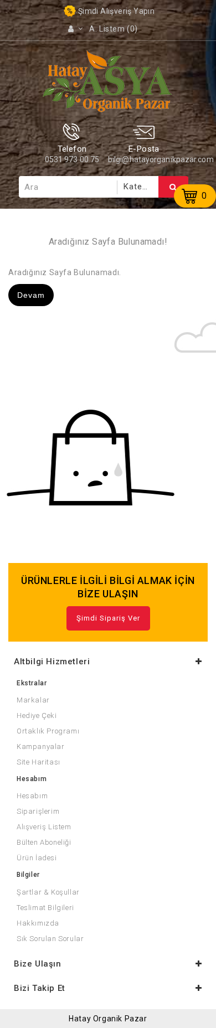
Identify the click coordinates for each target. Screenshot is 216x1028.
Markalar (33, 700)
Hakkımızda (38, 923)
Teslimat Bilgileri (45, 907)
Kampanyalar (41, 746)
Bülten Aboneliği (44, 842)
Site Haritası (38, 762)
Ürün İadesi (37, 858)
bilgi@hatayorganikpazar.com (161, 159)
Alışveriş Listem (44, 827)
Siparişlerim (38, 811)
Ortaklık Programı (48, 731)
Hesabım (32, 796)
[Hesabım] (75, 28)
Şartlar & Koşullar (48, 892)
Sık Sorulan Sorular (50, 938)
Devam (31, 295)
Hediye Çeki (37, 715)
